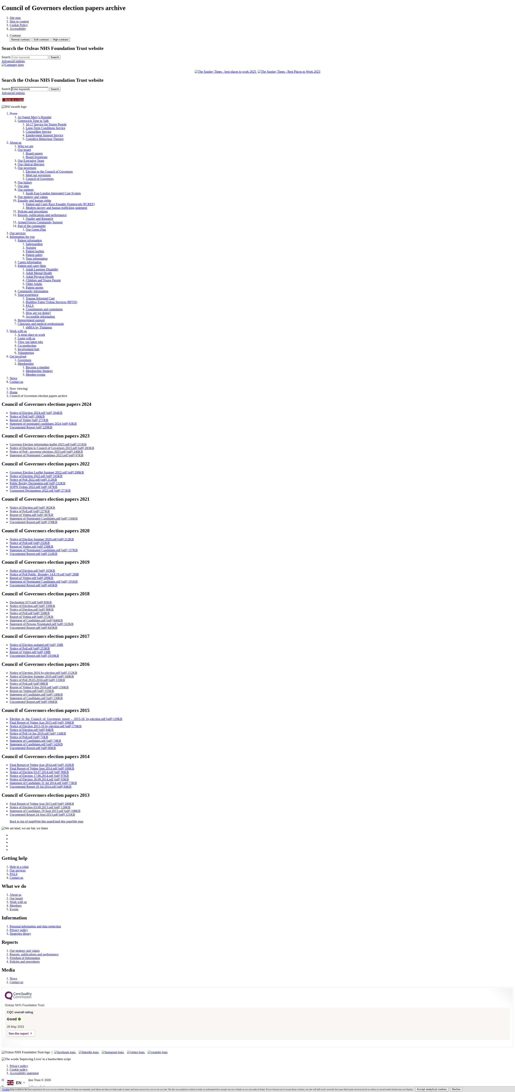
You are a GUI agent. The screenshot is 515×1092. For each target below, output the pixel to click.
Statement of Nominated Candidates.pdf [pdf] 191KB (44, 581)
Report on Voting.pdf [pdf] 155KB (32, 691)
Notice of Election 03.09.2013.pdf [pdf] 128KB (40, 807)
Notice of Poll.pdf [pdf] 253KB (30, 648)
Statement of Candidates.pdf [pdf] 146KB (36, 694)
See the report (19, 1033)
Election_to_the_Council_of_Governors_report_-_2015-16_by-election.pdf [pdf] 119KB (66, 719)
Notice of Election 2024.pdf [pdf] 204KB (36, 412)
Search (6, 57)
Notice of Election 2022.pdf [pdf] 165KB (36, 476)
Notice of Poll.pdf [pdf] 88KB (29, 683)
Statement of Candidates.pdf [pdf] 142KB (36, 744)
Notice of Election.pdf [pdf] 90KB (32, 609)
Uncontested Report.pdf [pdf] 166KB (33, 701)
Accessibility (18, 28)
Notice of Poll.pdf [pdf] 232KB (30, 543)
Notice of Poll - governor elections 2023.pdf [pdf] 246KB (46, 451)
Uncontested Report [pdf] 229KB (31, 427)
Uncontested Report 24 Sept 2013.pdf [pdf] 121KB (42, 814)
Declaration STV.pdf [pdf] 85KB (31, 602)
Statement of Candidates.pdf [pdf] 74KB (35, 740)
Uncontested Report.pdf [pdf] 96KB (33, 748)
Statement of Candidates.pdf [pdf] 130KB (36, 698)
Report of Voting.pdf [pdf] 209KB (31, 578)
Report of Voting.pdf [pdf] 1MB (30, 652)
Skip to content (19, 21)
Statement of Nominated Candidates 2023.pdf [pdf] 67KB (46, 455)
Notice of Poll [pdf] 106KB (27, 416)
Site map (15, 18)
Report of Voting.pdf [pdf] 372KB (31, 617)
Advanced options (13, 61)
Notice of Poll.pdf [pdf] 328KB (30, 613)
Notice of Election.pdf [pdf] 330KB (32, 606)
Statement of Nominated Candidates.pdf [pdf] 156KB (44, 518)
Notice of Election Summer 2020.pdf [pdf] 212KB (42, 539)
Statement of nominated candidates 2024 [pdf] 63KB (43, 423)
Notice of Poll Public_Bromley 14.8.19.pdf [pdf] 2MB (44, 574)
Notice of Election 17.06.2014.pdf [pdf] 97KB (39, 775)
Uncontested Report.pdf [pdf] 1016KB (34, 655)
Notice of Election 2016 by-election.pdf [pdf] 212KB (43, 672)
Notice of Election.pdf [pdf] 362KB (32, 507)
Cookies (6, 1089)
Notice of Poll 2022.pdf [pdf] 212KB (33, 479)
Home (14, 392)
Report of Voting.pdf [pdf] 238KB (31, 546)
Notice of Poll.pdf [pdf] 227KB (30, 511)
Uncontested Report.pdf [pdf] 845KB (33, 627)
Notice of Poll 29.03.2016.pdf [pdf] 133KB (37, 680)
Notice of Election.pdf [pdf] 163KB (32, 570)
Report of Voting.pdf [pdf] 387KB (31, 515)
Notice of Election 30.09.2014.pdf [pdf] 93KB (39, 779)
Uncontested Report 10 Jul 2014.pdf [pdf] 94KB (40, 786)
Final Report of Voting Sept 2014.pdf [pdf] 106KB (42, 768)
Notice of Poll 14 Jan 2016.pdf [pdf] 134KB (38, 733)
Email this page (62, 821)
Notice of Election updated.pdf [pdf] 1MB (36, 644)
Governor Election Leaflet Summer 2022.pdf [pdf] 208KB (47, 472)
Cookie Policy (19, 25)
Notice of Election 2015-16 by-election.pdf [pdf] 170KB (45, 726)
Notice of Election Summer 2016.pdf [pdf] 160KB (42, 676)
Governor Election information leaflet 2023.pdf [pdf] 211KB (48, 444)
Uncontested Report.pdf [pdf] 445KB (33, 585)
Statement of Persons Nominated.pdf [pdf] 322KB (41, 624)
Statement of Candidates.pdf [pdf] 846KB (36, 620)
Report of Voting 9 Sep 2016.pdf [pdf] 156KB (39, 687)
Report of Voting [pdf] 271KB (29, 420)
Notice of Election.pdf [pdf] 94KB (32, 729)
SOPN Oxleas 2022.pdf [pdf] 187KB (33, 487)
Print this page (44, 821)
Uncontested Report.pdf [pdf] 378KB (33, 522)
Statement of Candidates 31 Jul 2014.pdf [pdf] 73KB (43, 783)
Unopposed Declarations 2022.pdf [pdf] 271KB (40, 490)
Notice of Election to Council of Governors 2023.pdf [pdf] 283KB (52, 448)
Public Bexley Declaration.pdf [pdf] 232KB (37, 483)
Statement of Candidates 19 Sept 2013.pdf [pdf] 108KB (45, 811)
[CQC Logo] (18, 999)
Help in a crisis (14, 100)
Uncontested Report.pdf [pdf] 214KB (33, 553)
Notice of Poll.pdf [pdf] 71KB (29, 737)
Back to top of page (22, 821)
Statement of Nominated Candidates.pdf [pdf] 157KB (44, 550)
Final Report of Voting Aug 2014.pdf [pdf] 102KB (42, 765)
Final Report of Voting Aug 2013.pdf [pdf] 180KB (42, 803)
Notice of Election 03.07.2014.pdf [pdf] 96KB (39, 772)
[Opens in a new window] (65, 1052)
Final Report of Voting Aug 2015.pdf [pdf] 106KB (42, 722)
